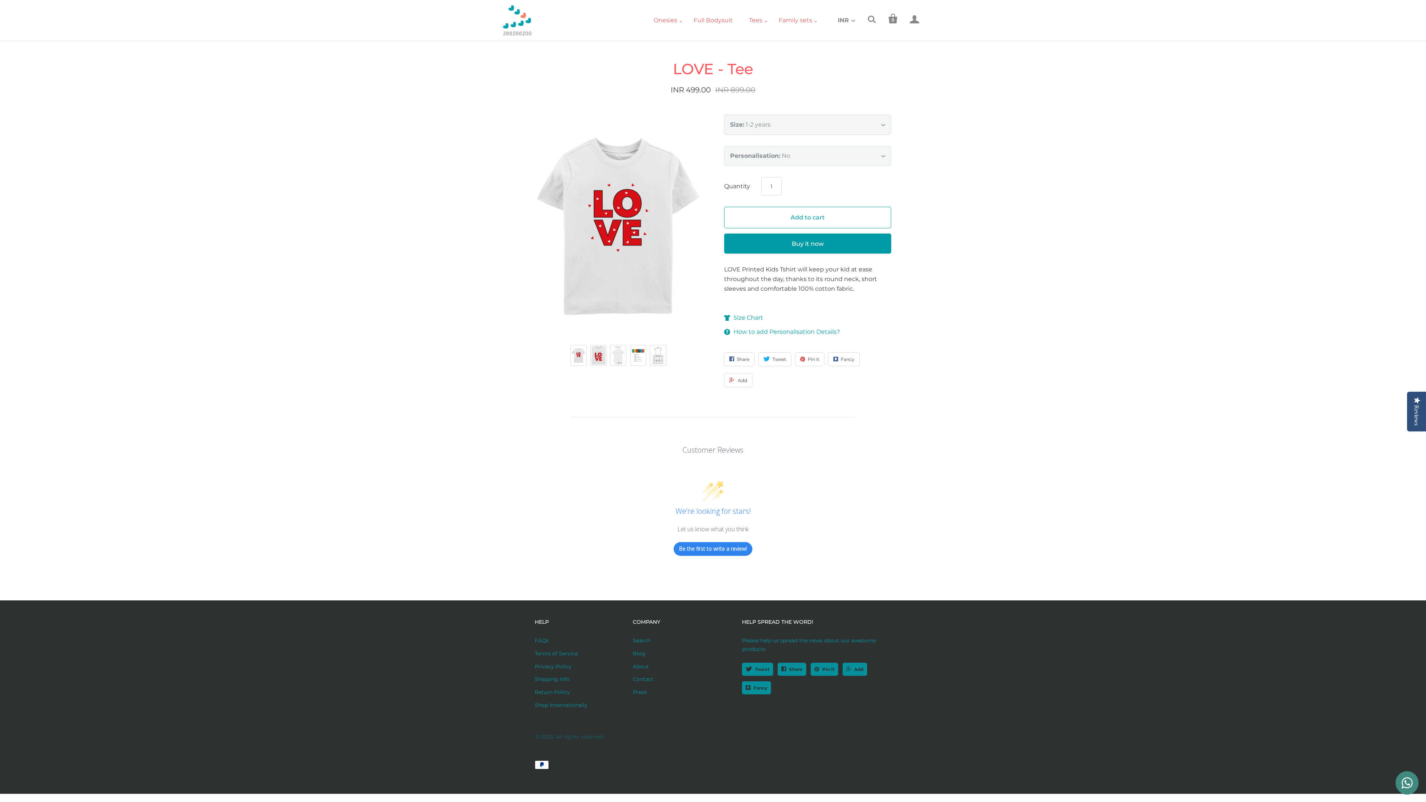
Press (640, 692)
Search (642, 640)
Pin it (828, 669)
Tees (755, 20)
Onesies (665, 20)
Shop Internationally (561, 705)
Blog (639, 653)
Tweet (762, 669)
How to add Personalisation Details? (786, 331)
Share (795, 669)
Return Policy (552, 692)
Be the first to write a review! (713, 548)
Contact (643, 679)
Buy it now (808, 243)
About (641, 666)
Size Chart (748, 317)
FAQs (542, 640)
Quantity (737, 186)
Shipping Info (552, 679)
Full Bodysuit (713, 20)
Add (858, 669)
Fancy (760, 688)
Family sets (795, 20)
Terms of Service (556, 653)
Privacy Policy (553, 666)
